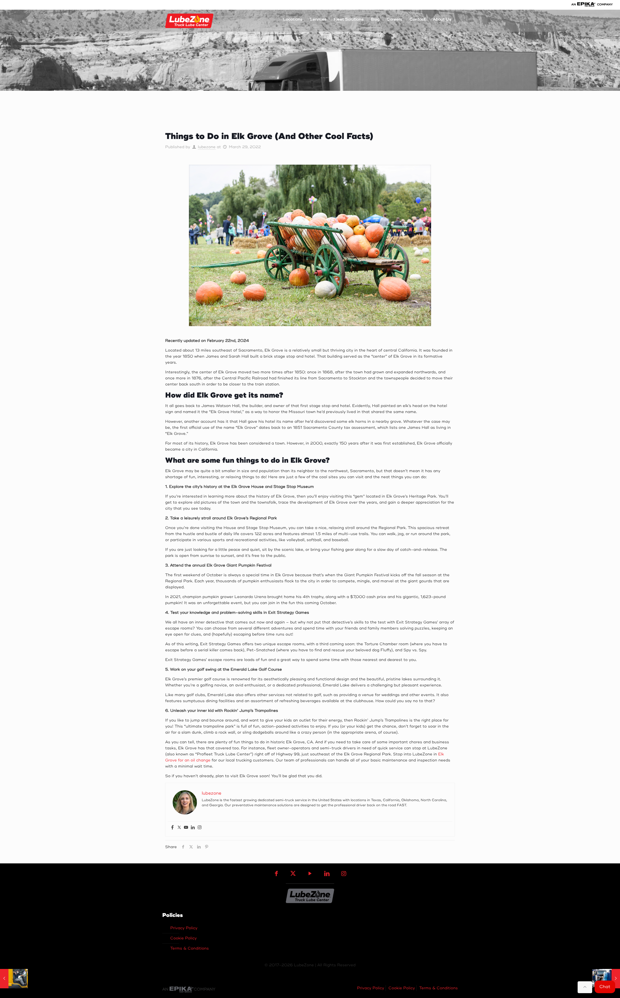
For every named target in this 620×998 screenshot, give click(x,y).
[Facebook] (172, 827)
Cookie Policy (183, 938)
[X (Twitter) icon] (293, 873)
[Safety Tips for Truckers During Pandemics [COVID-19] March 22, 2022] (14, 978)
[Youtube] (186, 827)
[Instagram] (199, 827)
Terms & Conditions (189, 948)
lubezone (207, 147)
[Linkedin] (193, 827)
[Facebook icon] (276, 873)
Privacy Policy (183, 928)
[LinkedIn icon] (327, 873)
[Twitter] (179, 827)
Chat (604, 986)
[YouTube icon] (310, 873)
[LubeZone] (189, 20)
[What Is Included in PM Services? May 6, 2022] (606, 978)
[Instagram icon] (344, 873)
